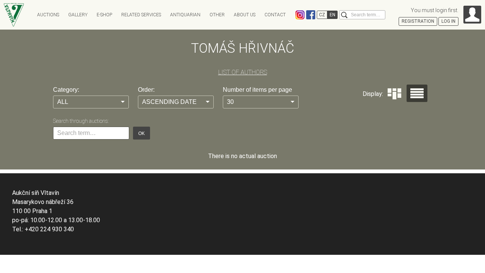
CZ (322, 14)
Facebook (310, 14)
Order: (146, 89)
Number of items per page (257, 89)
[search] (344, 15)
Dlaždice (394, 93)
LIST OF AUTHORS (242, 72)
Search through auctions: (81, 121)
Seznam (417, 93)
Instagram (300, 14)
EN (332, 14)
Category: (66, 89)
